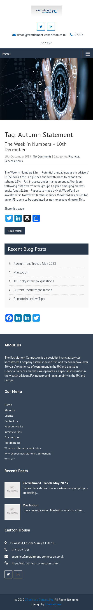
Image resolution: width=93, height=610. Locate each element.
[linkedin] (51, 27)
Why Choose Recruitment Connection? (28, 453)
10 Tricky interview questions (34, 281)
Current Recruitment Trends (33, 290)
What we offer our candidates (23, 448)
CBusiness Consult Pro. (40, 600)
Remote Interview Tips (29, 299)
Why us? (10, 459)
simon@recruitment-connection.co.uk (42, 35)
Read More (15, 231)
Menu (6, 53)
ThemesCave (53, 604)
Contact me (12, 421)
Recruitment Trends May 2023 (35, 263)
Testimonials (12, 442)
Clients (9, 415)
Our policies (12, 437)
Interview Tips (13, 432)
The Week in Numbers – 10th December (35, 147)
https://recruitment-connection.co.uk (34, 563)
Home (8, 404)
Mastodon (21, 272)
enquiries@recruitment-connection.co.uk (37, 557)
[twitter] (41, 27)
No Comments (42, 156)
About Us (10, 410)
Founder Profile (14, 426)
